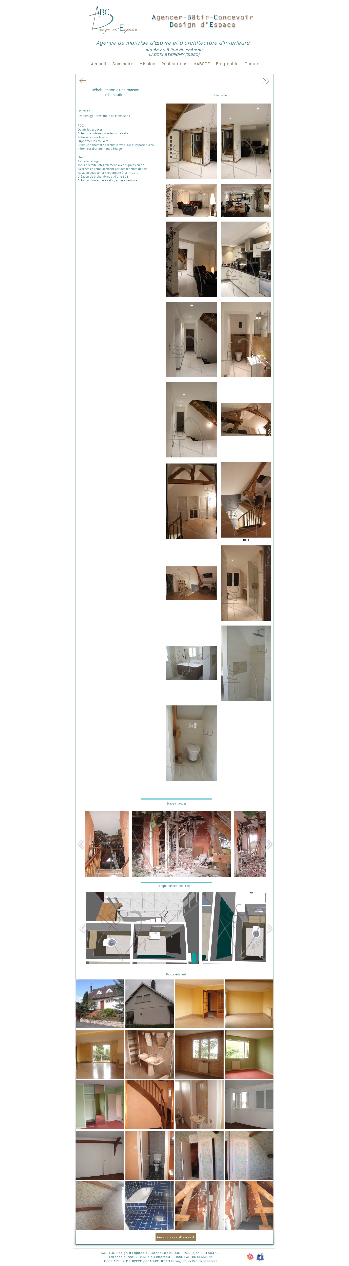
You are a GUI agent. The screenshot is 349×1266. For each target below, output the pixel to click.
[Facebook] (260, 1257)
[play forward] (269, 844)
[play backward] (81, 844)
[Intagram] (250, 1257)
